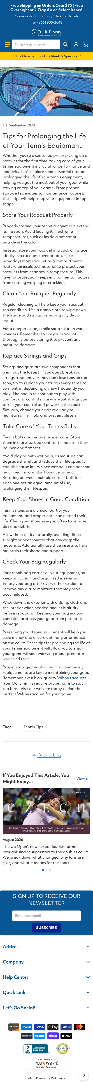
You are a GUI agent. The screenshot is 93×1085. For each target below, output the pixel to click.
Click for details (66, 16)
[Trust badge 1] (36, 1049)
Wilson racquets (71, 677)
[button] (7, 44)
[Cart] (85, 44)
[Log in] (76, 44)
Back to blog (49, 755)
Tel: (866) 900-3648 (46, 22)
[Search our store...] (65, 44)
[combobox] (41, 44)
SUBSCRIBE (46, 927)
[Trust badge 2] (62, 1049)
